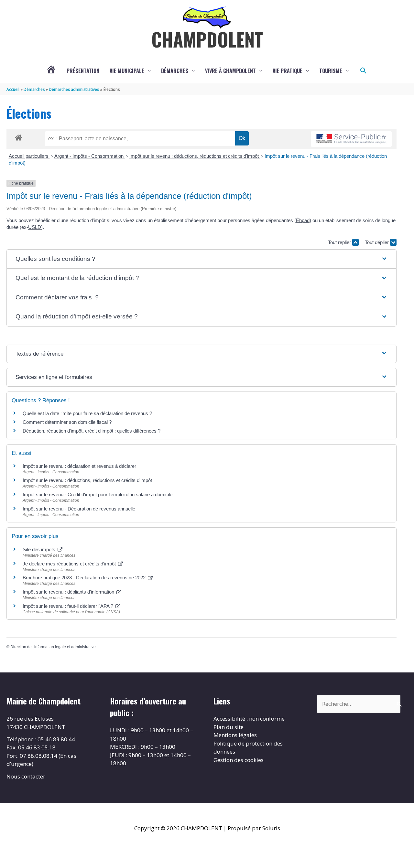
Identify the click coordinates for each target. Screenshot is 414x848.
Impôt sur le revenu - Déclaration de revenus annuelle (79, 508)
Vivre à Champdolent (230, 71)
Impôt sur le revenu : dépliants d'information (69, 592)
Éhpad (303, 220)
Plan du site (228, 727)
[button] (363, 71)
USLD (34, 227)
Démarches (174, 71)
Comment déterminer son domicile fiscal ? (67, 422)
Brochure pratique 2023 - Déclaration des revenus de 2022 (85, 577)
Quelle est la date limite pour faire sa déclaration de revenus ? (87, 413)
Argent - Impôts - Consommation (89, 156)
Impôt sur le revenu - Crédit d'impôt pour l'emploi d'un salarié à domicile (97, 494)
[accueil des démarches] (18, 136)
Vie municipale (127, 71)
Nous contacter (25, 776)
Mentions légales (235, 735)
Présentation (83, 71)
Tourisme (330, 71)
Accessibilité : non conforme (249, 718)
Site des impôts (40, 549)
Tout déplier (377, 242)
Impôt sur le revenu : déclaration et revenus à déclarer (79, 466)
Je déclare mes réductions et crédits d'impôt (70, 563)
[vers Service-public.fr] (351, 139)
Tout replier (340, 242)
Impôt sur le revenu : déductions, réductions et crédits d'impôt (194, 156)
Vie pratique (287, 71)
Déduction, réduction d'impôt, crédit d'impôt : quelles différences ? (91, 431)
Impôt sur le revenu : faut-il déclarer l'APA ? (68, 606)
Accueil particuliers (29, 156)
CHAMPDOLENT (207, 39)
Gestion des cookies (238, 760)
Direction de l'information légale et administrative (53, 647)
